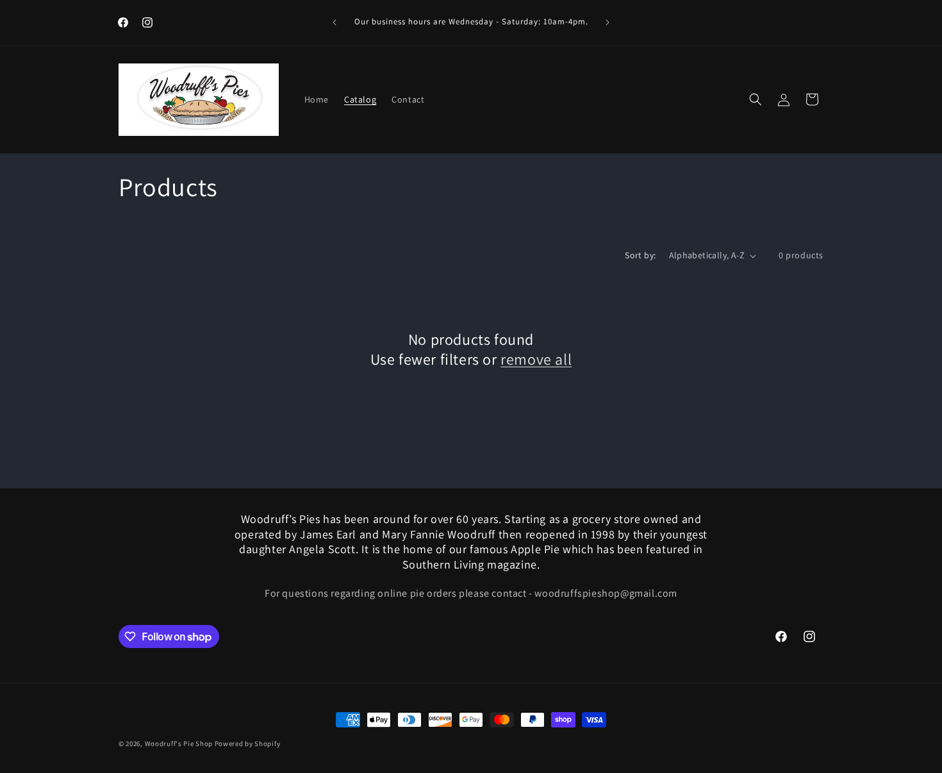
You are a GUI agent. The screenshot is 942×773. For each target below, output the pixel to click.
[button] (755, 99)
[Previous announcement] (334, 22)
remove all (536, 359)
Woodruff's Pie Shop (179, 743)
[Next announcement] (607, 22)
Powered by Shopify (248, 743)
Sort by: (640, 255)
